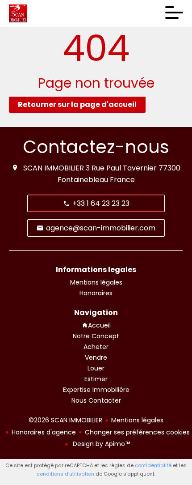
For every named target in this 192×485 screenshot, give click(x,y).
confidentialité (153, 465)
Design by (100, 443)
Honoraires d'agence (44, 432)
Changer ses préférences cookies (137, 432)
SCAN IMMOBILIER (53, 168)
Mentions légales (137, 420)
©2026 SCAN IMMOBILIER (65, 420)
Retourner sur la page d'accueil (77, 104)
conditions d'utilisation (65, 473)
